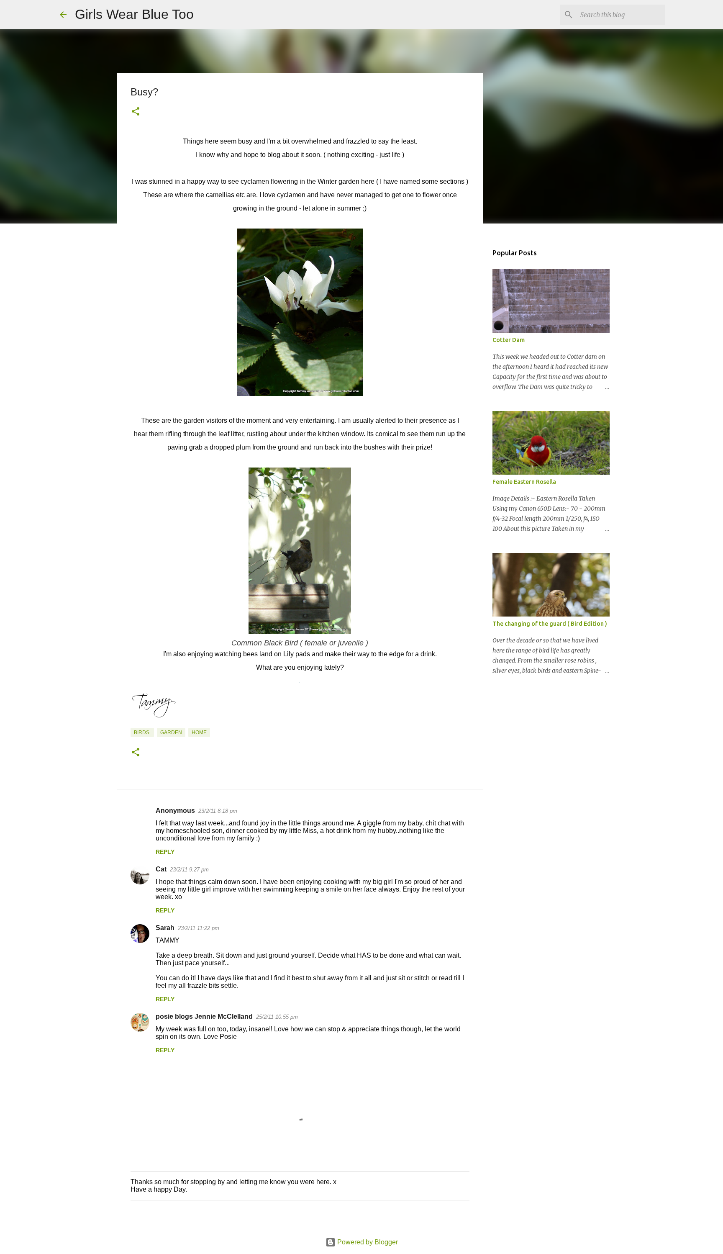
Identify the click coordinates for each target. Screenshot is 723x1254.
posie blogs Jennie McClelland (204, 1016)
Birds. (142, 732)
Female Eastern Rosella (524, 481)
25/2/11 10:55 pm (277, 1017)
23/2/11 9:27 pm (189, 869)
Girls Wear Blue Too (134, 14)
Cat (161, 869)
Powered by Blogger (367, 1242)
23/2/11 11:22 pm (198, 928)
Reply (165, 851)
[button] (136, 112)
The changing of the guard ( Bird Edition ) (549, 623)
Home (199, 732)
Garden (171, 732)
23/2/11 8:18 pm (217, 811)
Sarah (165, 927)
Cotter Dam (508, 340)
